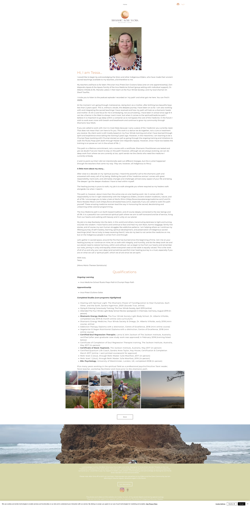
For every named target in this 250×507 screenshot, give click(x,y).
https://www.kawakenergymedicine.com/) (145, 199)
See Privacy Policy (151, 504)
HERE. (80, 100)
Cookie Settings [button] (220, 504)
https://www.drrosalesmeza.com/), (117, 202)
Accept (241, 504)
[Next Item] (181, 389)
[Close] (247, 503)
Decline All (232, 504)
